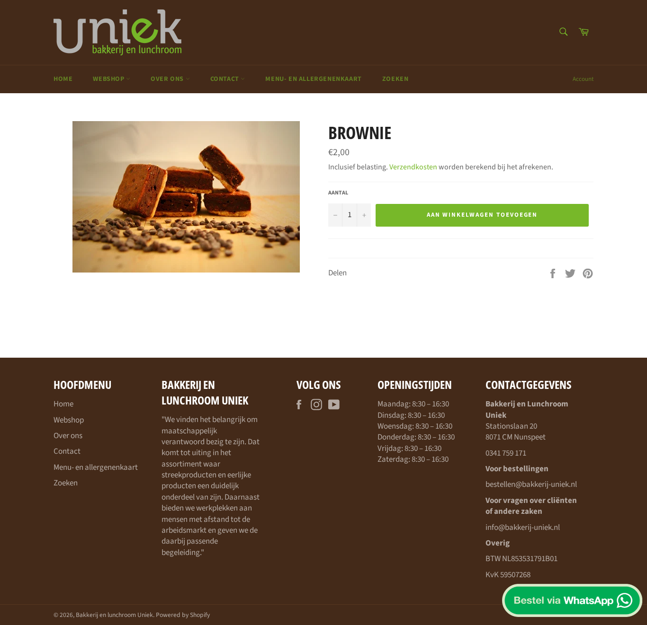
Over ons (168, 79)
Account (583, 79)
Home (63, 79)
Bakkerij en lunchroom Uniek (114, 614)
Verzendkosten (413, 167)
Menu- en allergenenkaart (313, 79)
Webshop (109, 79)
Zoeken (395, 79)
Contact (225, 79)
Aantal (338, 193)
